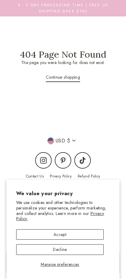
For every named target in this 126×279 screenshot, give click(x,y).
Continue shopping (63, 77)
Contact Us (35, 176)
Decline (60, 249)
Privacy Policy (61, 176)
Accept (60, 234)
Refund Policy (89, 176)
